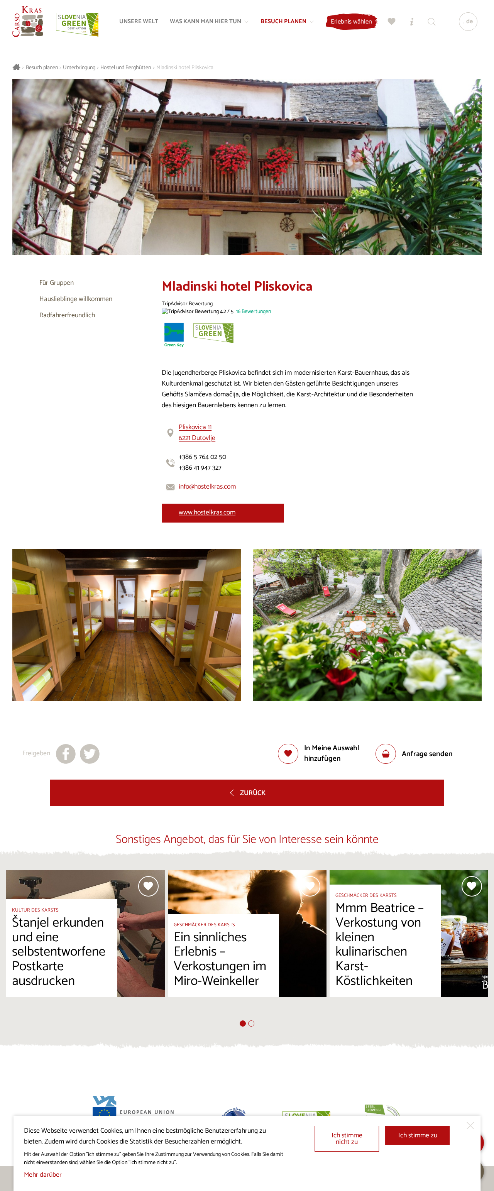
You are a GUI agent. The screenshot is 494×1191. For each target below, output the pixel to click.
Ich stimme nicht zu (347, 1139)
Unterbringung (79, 68)
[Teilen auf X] (90, 754)
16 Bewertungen (253, 312)
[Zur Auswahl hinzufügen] (148, 886)
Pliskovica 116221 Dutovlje (197, 433)
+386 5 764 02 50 (202, 457)
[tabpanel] (85, 945)
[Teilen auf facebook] (66, 754)
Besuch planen (42, 68)
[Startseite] (27, 21)
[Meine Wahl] (392, 22)
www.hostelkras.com (207, 512)
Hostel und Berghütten (125, 68)
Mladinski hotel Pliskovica (184, 68)
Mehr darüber (43, 1175)
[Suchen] (432, 22)
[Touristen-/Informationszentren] (412, 22)
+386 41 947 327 (200, 468)
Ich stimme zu (417, 1135)
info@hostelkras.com (207, 486)
